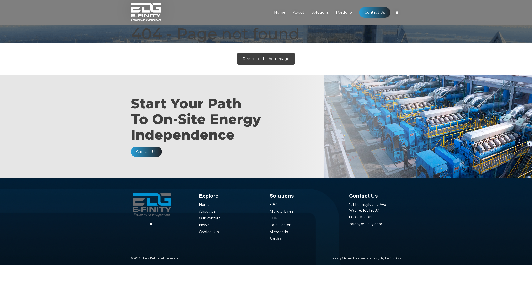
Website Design (371, 258)
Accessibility (351, 258)
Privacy (337, 258)
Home (204, 204)
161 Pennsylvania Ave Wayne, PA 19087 (367, 207)
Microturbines (282, 211)
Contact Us (146, 152)
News (204, 225)
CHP (273, 218)
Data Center (280, 225)
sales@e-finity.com (365, 224)
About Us (207, 211)
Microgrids (279, 232)
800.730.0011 (360, 217)
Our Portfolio (210, 218)
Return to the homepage (266, 58)
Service (276, 239)
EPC (273, 204)
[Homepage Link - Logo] (146, 12)
